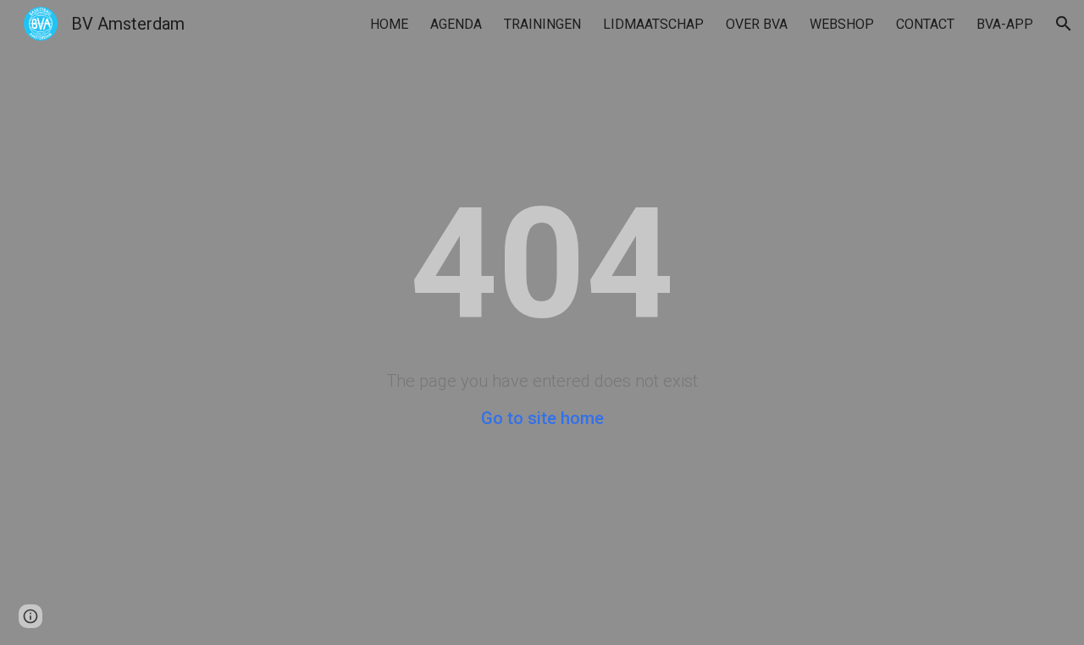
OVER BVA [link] (757, 24)
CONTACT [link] (925, 24)
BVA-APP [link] (1004, 24)
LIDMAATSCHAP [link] (653, 24)
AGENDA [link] (456, 24)
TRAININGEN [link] (542, 24)
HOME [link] (389, 24)
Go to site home (542, 418)
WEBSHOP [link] (842, 24)
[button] (1063, 23)
